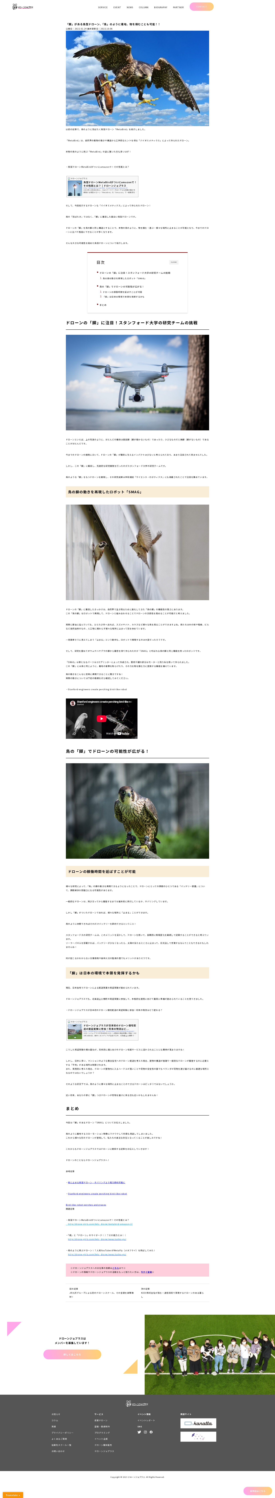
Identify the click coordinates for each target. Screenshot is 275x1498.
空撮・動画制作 (102, 1426)
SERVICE (103, 7)
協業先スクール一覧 (61, 1445)
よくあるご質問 (59, 1438)
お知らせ (56, 1414)
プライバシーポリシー (63, 1432)
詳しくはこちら (72, 1354)
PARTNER (178, 7)
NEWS (130, 7)
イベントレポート (146, 1420)
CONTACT (201, 6)
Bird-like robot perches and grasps (86, 1204)
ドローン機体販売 (103, 1445)
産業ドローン (101, 1420)
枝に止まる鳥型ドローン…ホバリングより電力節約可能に (96, 1182)
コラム (55, 1420)
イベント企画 (101, 1438)
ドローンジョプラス (104, 1451)
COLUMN (143, 7)
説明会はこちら (258, 1491)
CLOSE (174, 262)
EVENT (117, 7)
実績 (54, 1426)
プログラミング (102, 1432)
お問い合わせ (58, 1451)
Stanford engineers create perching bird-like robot (97, 1193)
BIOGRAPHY (160, 7)
